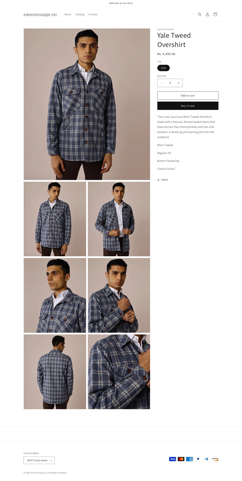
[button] (200, 14)
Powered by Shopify (57, 473)
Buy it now (188, 105)
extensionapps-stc (39, 473)
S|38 (163, 68)
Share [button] (164, 179)
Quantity (161, 76)
